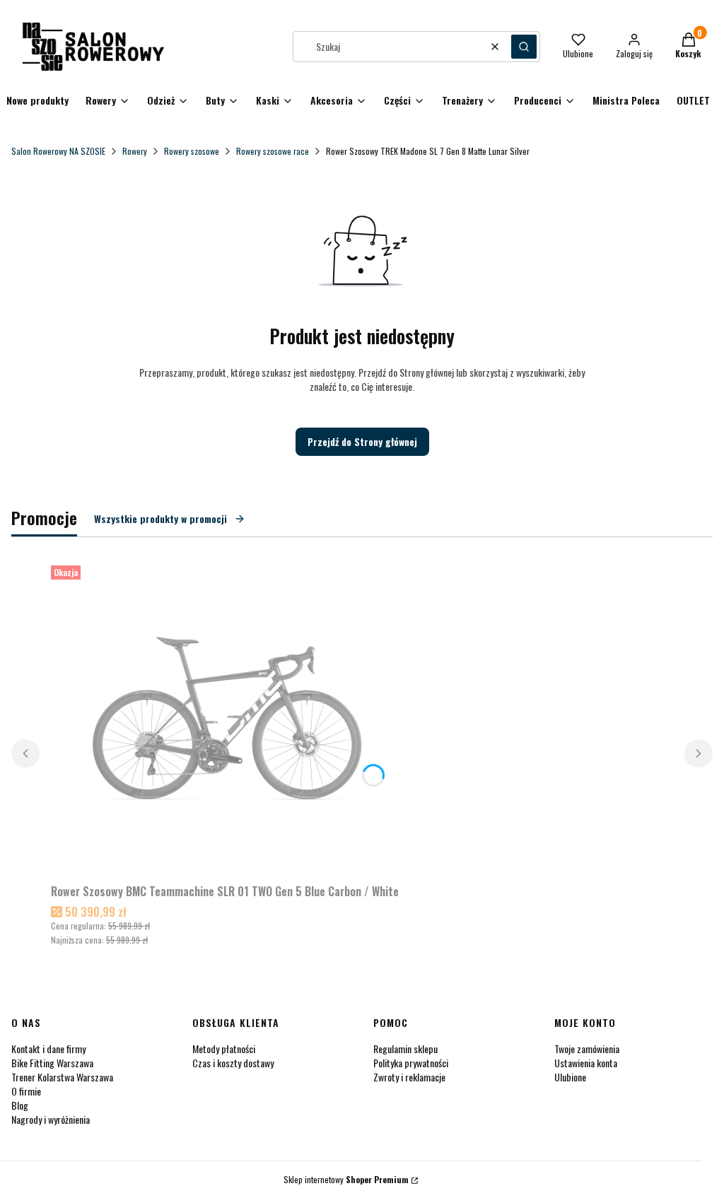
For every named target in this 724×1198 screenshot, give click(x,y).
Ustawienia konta (585, 1062)
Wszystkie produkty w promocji (160, 518)
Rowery (134, 151)
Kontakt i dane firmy (48, 1048)
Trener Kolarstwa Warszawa (62, 1076)
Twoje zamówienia (586, 1048)
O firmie (26, 1091)
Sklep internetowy (346, 1179)
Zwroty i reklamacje (409, 1076)
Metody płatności (223, 1048)
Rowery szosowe (191, 151)
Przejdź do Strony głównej (362, 441)
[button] (524, 47)
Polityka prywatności (410, 1062)
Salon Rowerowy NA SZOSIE (58, 151)
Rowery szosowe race (272, 151)
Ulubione (570, 1076)
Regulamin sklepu (405, 1048)
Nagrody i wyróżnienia (50, 1119)
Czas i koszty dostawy (233, 1062)
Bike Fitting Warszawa (52, 1062)
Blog (19, 1105)
